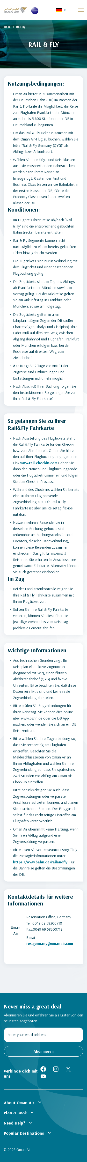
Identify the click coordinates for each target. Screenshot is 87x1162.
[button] (62, 10)
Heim (7, 27)
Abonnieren (44, 1051)
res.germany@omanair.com (49, 943)
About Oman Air (23, 1102)
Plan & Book (19, 1112)
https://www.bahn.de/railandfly (40, 862)
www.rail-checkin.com (38, 462)
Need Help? (18, 1122)
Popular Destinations (28, 1133)
